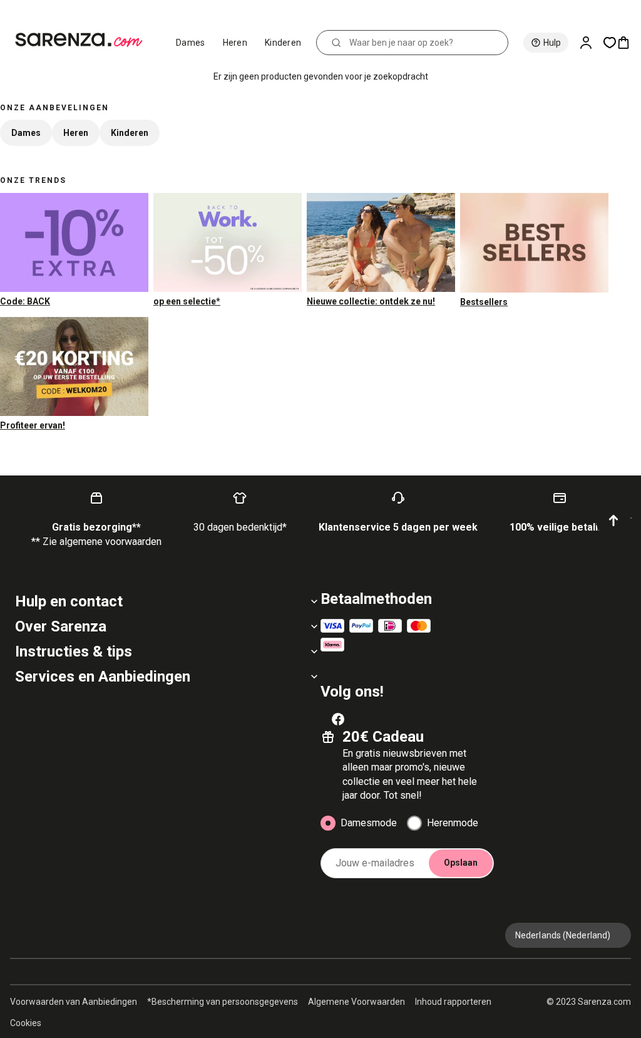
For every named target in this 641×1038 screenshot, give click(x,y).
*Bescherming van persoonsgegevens (222, 1002)
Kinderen (283, 43)
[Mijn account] (590, 43)
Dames (190, 43)
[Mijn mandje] (628, 43)
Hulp (552, 43)
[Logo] (84, 40)
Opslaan (461, 863)
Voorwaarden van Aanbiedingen (73, 1002)
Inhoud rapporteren (453, 1002)
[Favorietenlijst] (609, 43)
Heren (235, 43)
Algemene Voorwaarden (356, 1002)
